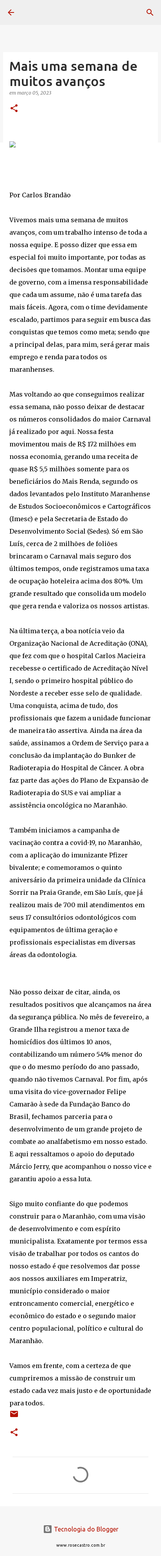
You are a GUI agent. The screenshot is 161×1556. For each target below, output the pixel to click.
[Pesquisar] (150, 12)
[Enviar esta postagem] (14, 1416)
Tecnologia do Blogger (85, 1529)
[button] (14, 109)
